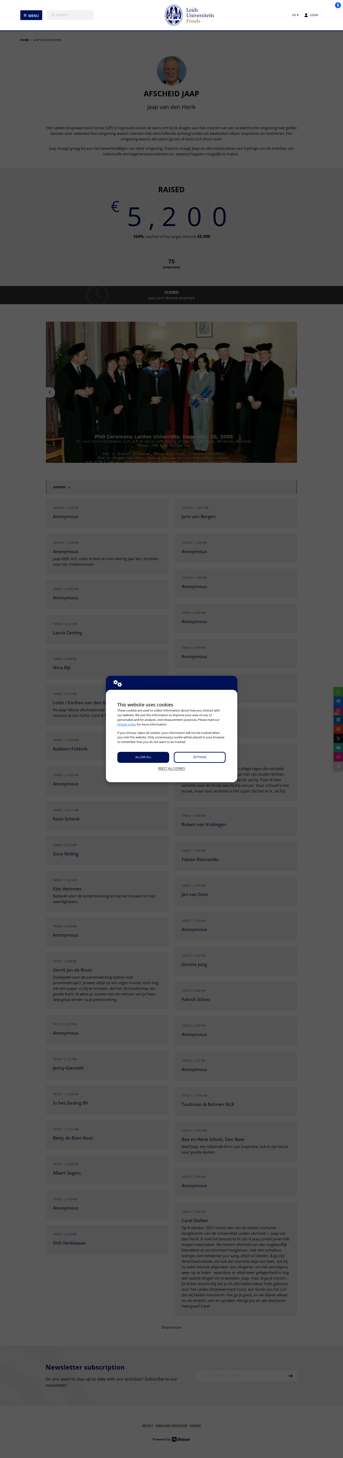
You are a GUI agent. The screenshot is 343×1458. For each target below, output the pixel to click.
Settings (199, 757)
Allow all (143, 757)
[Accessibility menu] (338, 5)
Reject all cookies (171, 768)
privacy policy (126, 724)
